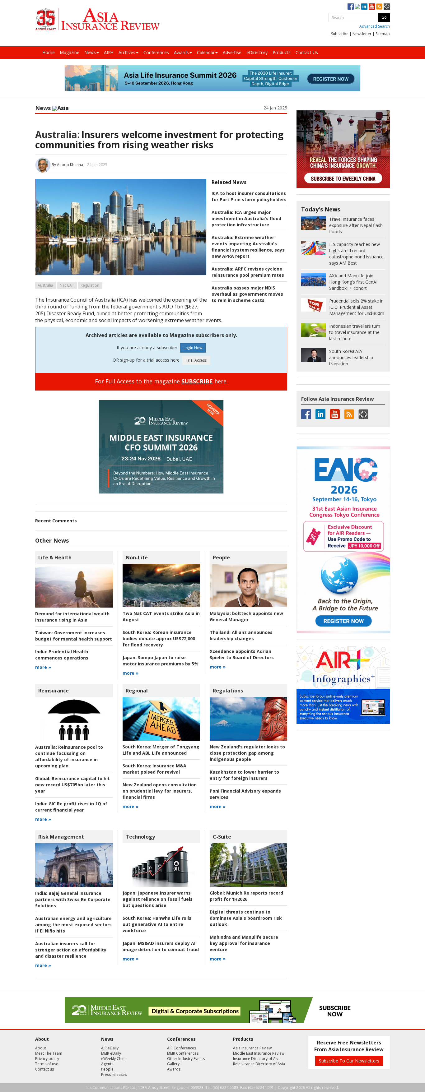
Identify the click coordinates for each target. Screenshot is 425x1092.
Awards (181, 52)
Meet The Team (48, 1053)
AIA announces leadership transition (351, 357)
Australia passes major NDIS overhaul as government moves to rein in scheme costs (247, 294)
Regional (137, 690)
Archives (127, 52)
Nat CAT (67, 285)
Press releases (114, 1074)
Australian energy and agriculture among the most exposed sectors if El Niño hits (73, 924)
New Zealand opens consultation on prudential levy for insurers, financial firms (160, 791)
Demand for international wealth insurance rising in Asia (72, 617)
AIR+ (109, 52)
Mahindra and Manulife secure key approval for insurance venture (244, 943)
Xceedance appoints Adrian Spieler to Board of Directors (242, 654)
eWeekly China (114, 1058)
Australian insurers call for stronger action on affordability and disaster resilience (70, 950)
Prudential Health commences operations (61, 655)
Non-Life (137, 557)
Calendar (206, 52)
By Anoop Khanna (67, 164)
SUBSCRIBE (197, 381)
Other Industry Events (186, 1058)
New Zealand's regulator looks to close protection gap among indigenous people (247, 753)
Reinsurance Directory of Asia (259, 1064)
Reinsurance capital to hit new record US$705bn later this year (72, 784)
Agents (107, 1064)
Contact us (44, 1069)
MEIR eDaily (111, 1053)
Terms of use (46, 1064)
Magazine (69, 52)
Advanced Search (374, 26)
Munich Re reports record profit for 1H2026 (246, 896)
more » (43, 667)
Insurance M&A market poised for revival (154, 769)
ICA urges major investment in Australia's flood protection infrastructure (246, 218)
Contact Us (307, 52)
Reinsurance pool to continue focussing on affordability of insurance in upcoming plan (69, 756)
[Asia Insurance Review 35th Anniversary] (97, 19)
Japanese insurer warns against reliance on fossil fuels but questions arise (158, 899)
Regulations (228, 690)
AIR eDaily (110, 1048)
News (90, 52)
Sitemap (383, 33)
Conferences (156, 52)
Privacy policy (47, 1058)
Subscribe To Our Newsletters (349, 1061)
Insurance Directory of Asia (257, 1058)
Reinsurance (53, 690)
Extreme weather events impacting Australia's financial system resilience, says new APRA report (248, 246)
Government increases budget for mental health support (73, 636)
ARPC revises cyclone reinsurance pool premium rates (248, 272)
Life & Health (55, 557)
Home (48, 52)
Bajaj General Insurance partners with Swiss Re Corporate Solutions (72, 899)
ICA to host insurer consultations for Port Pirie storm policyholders (249, 196)
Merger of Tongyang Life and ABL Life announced (161, 750)
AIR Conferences (181, 1048)
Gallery (173, 1064)
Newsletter (362, 33)
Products (282, 52)
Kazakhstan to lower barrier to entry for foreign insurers (244, 775)
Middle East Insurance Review (258, 1053)
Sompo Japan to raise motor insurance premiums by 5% (160, 661)
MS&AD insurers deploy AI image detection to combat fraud (161, 946)
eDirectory (257, 52)
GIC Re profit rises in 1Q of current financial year (71, 807)
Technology (140, 836)
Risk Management (61, 836)
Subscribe (339, 33)
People (221, 557)
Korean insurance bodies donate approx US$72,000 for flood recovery (159, 638)
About (40, 1048)
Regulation (90, 285)
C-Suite (222, 836)
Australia (45, 285)
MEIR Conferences (182, 1053)
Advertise (232, 52)
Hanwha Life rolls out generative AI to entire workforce (157, 924)
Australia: (57, 134)
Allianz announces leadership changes (241, 635)
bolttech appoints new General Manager (246, 616)
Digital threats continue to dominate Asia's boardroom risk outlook (246, 918)
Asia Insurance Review (252, 1048)
